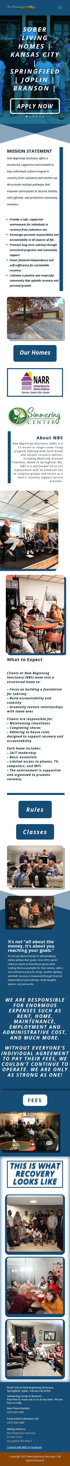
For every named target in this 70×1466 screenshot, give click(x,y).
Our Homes (35, 352)
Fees (35, 1100)
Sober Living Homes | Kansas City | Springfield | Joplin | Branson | (35, 58)
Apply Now (35, 106)
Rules (35, 809)
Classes (35, 832)
